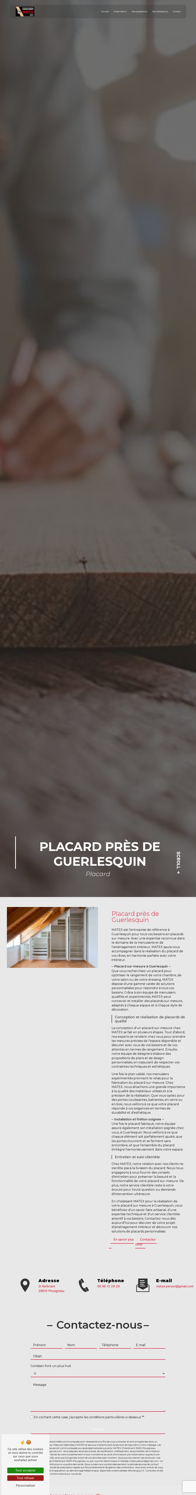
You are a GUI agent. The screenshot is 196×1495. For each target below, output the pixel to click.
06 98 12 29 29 (108, 1286)
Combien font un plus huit (50, 1366)
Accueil (105, 11)
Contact (177, 11)
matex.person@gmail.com (175, 1286)
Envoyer (98, 1429)
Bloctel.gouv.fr (136, 1470)
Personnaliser (25, 1485)
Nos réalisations (160, 11)
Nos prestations (139, 11)
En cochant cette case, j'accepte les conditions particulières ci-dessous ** (89, 1417)
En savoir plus (124, 1239)
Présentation (120, 11)
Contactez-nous (146, 1241)
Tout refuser (25, 1478)
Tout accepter (25, 1470)
